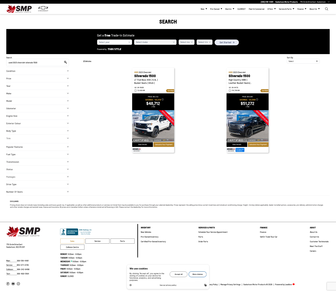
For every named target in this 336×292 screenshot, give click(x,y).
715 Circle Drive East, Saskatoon (313, 2)
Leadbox (288, 284)
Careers (313, 251)
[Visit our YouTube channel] (13, 283)
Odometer (11, 108)
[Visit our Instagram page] (18, 283)
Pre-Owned (214, 9)
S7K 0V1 (21, 247)
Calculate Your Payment (164, 144)
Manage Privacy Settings (230, 284)
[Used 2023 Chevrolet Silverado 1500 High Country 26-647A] (248, 126)
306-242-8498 (23, 269)
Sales (72, 241)
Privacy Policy (212, 284)
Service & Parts (285, 9)
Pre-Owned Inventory (149, 237)
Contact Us (314, 237)
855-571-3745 (23, 265)
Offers (270, 9)
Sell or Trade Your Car (268, 237)
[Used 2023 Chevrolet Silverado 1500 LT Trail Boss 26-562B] (153, 126)
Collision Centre (72, 247)
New (202, 9)
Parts (122, 241)
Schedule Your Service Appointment (213, 232)
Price (8, 78)
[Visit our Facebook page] (7, 283)
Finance (300, 9)
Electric (228, 9)
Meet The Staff (316, 246)
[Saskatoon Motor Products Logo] (19, 9)
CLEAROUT (241, 9)
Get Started (225, 42)
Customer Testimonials (319, 241)
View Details (142, 144)
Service (97, 241)
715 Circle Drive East (14, 244)
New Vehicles (146, 232)
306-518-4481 (23, 260)
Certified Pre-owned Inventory (153, 241)
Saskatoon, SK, (12, 247)
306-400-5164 (23, 273)
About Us (313, 9)
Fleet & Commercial (256, 9)
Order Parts (203, 241)
